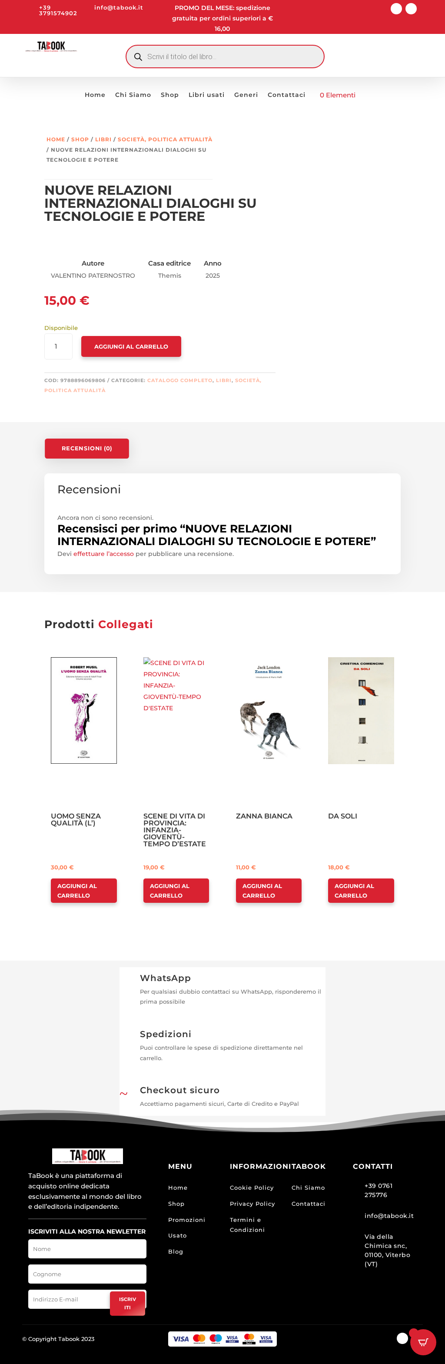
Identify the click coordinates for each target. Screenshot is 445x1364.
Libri (103, 139)
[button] (75, 664)
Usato (177, 1235)
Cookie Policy (252, 1187)
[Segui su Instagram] (411, 8)
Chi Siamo (133, 95)
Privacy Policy (252, 1203)
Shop (170, 95)
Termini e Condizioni (247, 1225)
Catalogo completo (180, 380)
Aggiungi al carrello (131, 346)
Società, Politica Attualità (165, 139)
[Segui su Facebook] (396, 8)
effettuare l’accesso (103, 554)
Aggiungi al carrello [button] (77, 890)
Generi (246, 95)
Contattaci (287, 95)
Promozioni (187, 1219)
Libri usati (207, 95)
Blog (175, 1251)
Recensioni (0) (87, 448)
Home (95, 95)
